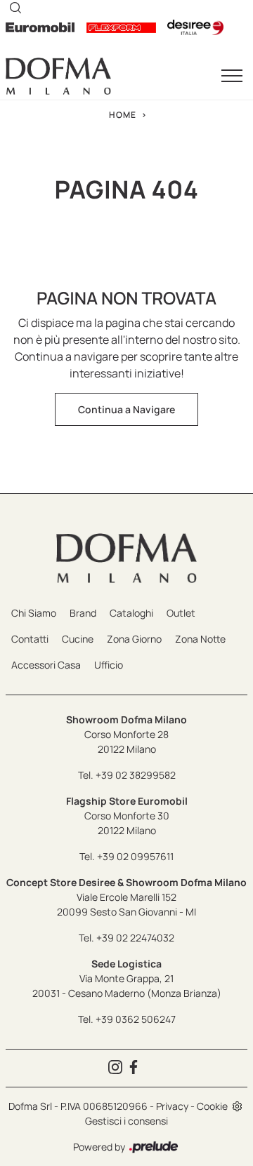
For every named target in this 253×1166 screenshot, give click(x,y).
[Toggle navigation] (231, 76)
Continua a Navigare (126, 409)
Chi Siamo (33, 612)
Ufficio (108, 664)
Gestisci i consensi (126, 1120)
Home (122, 115)
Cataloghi (131, 612)
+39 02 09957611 (135, 856)
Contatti (29, 638)
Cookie (212, 1106)
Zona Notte (200, 638)
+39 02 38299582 (136, 775)
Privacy (172, 1106)
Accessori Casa (46, 664)
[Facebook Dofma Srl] (135, 1068)
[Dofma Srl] (58, 76)
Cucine (77, 638)
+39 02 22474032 (135, 937)
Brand (83, 612)
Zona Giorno (134, 638)
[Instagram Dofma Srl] (117, 1068)
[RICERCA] (15, 7)
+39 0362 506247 (136, 1019)
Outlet (181, 612)
